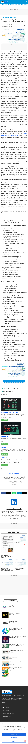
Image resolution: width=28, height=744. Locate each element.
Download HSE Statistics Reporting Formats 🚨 (20, 544)
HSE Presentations (7, 716)
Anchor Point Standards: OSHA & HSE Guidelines (17, 656)
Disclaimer (4, 436)
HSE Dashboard (5, 4)
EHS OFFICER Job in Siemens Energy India (16, 604)
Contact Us (4, 447)
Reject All (14, 741)
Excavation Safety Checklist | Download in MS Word (7, 556)
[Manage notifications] (25, 741)
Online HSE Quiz (6, 714)
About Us (4, 457)
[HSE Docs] (4, 2)
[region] (14, 733)
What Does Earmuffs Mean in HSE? (16, 651)
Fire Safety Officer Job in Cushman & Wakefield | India (17, 637)
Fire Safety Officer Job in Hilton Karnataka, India (16, 621)
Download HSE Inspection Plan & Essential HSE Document (7, 569)
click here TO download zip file (14, 381)
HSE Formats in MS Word (9, 17)
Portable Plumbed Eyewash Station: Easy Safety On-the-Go (16, 668)
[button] (22, 2)
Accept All (14, 734)
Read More (4, 419)
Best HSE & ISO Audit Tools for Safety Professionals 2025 (16, 645)
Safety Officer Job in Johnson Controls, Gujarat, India (16, 629)
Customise (14, 737)
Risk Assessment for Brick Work (19, 569)
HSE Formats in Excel (15, 4)
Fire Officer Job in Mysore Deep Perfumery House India (16, 612)
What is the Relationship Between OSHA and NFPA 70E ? (17, 662)
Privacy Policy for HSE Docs (9, 412)
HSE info (5, 718)
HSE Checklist (6, 710)
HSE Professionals (8, 24)
